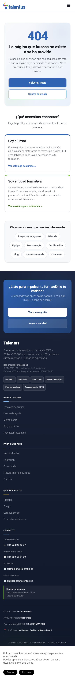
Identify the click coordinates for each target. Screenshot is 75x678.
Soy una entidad (38, 323)
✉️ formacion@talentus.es (18, 568)
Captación (9, 459)
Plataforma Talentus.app (16, 472)
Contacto (56, 254)
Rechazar (26, 672)
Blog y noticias (11, 426)
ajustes (29, 662)
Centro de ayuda (37, 94)
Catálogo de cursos (13, 407)
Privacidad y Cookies (18, 643)
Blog (16, 254)
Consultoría (9, 466)
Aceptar (10, 672)
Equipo (16, 245)
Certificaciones (11, 512)
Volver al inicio (37, 82)
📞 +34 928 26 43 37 (14, 544)
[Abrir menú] (68, 5)
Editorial (7, 479)
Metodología (34, 245)
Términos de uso (38, 643)
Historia (52, 236)
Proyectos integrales (29, 236)
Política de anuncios (57, 643)
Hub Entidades (11, 453)
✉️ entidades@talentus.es (18, 580)
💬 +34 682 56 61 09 (14, 556)
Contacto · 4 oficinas (14, 519)
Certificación (56, 245)
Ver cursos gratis (37, 312)
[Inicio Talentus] (14, 5)
